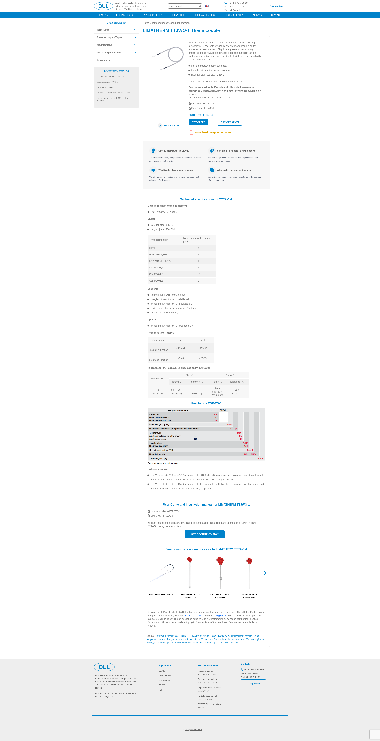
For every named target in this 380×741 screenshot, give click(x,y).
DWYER (162, 671)
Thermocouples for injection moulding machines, (179, 642)
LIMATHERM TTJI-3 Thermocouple (249, 596)
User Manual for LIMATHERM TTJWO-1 (115, 93)
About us (258, 15)
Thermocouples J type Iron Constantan (221, 642)
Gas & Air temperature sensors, (202, 636)
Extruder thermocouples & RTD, (171, 636)
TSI (160, 690)
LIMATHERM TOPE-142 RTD (161, 595)
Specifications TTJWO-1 (107, 82)
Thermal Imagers (205, 15)
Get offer (198, 122)
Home (146, 23)
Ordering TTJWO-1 (105, 87)
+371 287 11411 (237, 11)
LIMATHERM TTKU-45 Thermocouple (190, 596)
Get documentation (205, 534)
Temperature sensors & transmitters (170, 23)
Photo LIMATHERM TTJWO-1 (110, 77)
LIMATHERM (165, 675)
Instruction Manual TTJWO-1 (206, 103)
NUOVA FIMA (165, 680)
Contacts (276, 15)
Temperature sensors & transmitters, (183, 639)
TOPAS (162, 685)
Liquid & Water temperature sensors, (235, 636)
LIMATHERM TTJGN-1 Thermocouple (219, 596)
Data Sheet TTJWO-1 (202, 108)
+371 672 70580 (238, 2)
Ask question (276, 6)
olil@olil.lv (235, 10)
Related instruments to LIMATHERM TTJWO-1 (112, 99)
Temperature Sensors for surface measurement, (223, 639)
